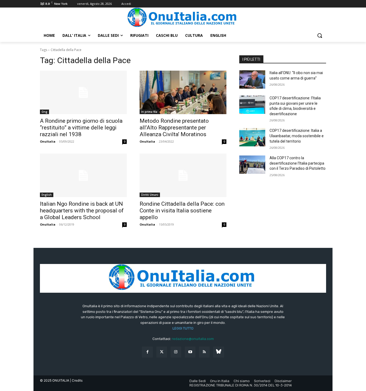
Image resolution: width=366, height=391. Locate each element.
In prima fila (149, 112)
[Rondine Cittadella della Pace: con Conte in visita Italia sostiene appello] (183, 175)
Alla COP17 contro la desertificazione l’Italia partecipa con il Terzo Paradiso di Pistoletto (298, 163)
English (47, 195)
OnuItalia (47, 141)
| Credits (76, 380)
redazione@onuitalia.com (193, 339)
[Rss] (204, 352)
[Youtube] (190, 352)
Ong (44, 112)
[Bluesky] (218, 352)
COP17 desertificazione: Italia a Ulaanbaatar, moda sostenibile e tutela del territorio (297, 135)
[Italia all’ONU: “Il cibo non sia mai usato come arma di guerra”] (252, 79)
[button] (319, 35)
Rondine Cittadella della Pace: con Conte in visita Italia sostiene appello (182, 210)
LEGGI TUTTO (183, 328)
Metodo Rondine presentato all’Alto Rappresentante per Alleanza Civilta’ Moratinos (174, 127)
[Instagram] (176, 352)
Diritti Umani (149, 195)
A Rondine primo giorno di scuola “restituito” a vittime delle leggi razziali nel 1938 (81, 127)
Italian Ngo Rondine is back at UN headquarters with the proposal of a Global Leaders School (82, 210)
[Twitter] (161, 352)
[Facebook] (147, 352)
